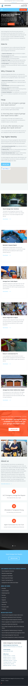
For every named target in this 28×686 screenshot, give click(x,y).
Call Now (4, 24)
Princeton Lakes (5, 606)
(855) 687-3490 (24, 5)
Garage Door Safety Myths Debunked (9, 624)
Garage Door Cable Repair (7, 575)
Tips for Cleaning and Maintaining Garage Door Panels (13, 632)
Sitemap (6, 680)
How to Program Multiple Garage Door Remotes (12, 619)
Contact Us (13, 2)
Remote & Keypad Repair (7, 573)
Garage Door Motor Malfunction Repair (10, 582)
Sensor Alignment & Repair (7, 578)
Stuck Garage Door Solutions (8, 571)
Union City (4, 597)
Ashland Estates (5, 590)
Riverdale (4, 588)
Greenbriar (4, 609)
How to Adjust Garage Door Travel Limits (10, 635)
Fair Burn (4, 595)
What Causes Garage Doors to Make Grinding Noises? (13, 637)
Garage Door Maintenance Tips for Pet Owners (11, 617)
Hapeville (4, 600)
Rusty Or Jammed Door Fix (7, 580)
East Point (4, 604)
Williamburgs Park (6, 593)
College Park (4, 602)
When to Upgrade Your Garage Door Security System (13, 622)
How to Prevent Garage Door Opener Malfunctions (12, 615)
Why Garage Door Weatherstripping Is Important (12, 630)
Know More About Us (5, 483)
